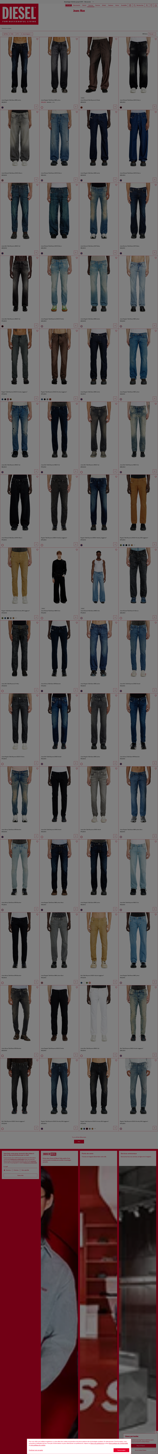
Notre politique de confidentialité (118, 1443)
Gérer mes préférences (97, 1443)
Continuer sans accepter (36, 1450)
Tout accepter (121, 1450)
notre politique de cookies (37, 1445)
